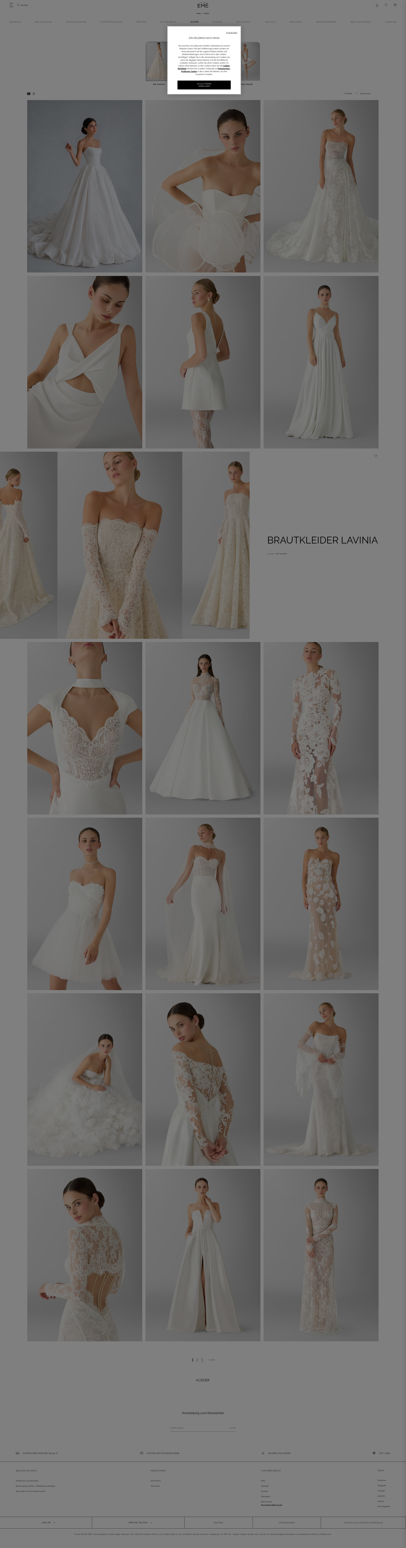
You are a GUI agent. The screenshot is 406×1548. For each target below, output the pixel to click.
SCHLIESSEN (231, 33)
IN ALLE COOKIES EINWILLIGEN (204, 85)
